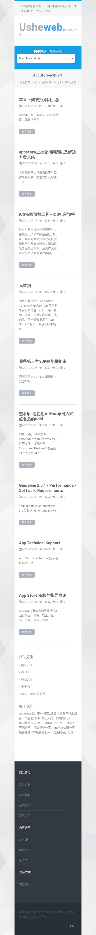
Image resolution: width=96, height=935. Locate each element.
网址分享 (27, 665)
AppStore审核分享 (65, 82)
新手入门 (25, 815)
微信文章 (27, 679)
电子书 (25, 686)
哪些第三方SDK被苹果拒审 (43, 361)
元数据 (25, 285)
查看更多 (27, 131)
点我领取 (47, 11)
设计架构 (25, 795)
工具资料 (25, 784)
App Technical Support (40, 543)
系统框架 (25, 805)
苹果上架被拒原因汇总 (39, 99)
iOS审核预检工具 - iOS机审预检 (47, 214)
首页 (34, 82)
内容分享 (46, 82)
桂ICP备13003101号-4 (32, 916)
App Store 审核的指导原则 (43, 595)
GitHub (25, 672)
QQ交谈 (24, 884)
